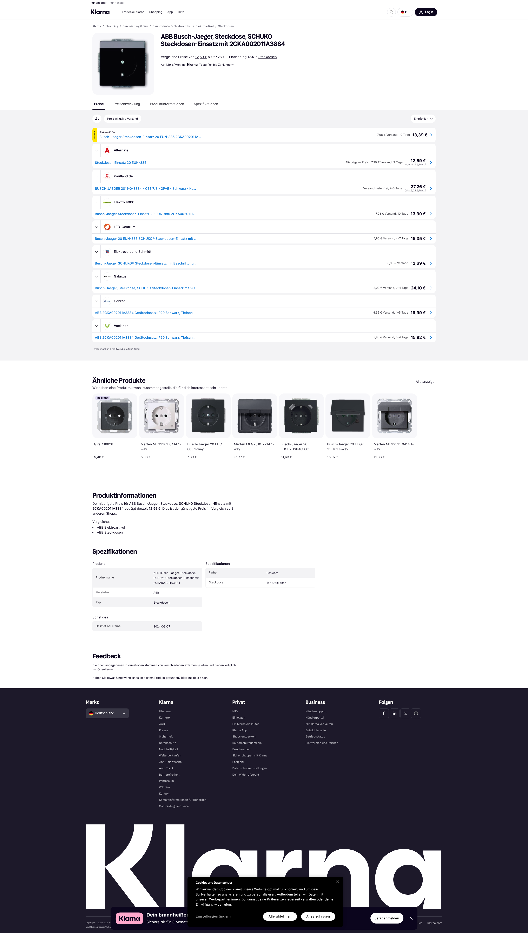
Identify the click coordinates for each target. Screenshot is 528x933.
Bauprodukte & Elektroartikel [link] (172, 26)
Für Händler (117, 3)
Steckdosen (267, 57)
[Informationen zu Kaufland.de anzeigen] (96, 176)
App (170, 12)
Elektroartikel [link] (204, 26)
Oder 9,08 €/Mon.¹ (415, 190)
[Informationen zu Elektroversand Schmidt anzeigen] (96, 252)
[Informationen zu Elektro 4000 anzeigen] (96, 202)
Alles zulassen (318, 916)
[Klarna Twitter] (405, 713)
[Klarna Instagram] (416, 713)
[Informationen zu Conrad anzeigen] (96, 301)
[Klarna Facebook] (384, 713)
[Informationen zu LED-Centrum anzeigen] (96, 227)
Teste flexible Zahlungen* (216, 64)
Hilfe (181, 12)
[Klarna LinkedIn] (395, 713)
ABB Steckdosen (110, 532)
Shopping (156, 12)
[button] (405, 12)
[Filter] (96, 119)
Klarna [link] (96, 26)
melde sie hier (197, 677)
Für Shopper (98, 3)
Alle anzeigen (426, 381)
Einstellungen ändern (213, 917)
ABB (156, 593)
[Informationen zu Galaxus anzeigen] (96, 276)
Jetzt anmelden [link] (387, 918)
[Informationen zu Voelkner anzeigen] (96, 326)
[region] (265, 902)
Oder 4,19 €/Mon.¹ (415, 164)
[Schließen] (337, 881)
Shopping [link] (112, 26)
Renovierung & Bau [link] (135, 26)
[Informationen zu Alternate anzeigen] (96, 150)
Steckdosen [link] (226, 26)
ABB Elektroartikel (111, 527)
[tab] (98, 104)
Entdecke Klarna (133, 12)
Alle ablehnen (280, 916)
